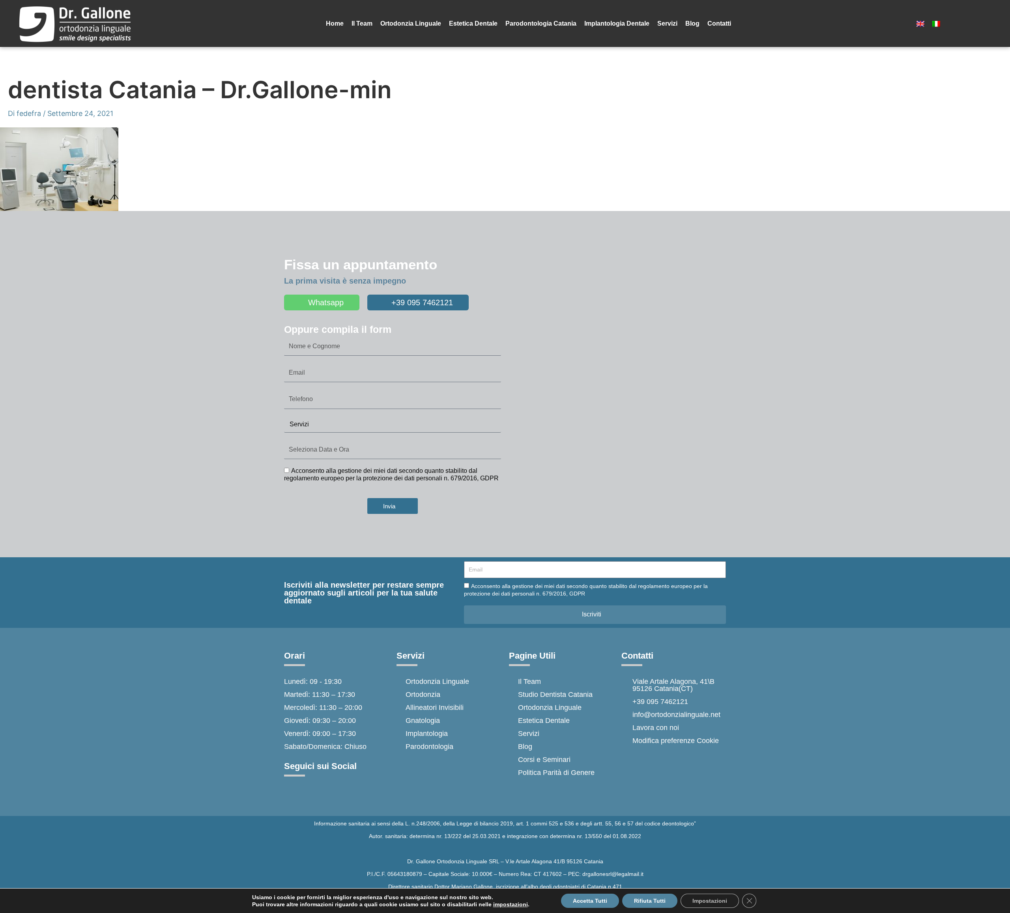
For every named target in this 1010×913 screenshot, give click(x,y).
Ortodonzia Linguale (410, 23)
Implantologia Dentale (616, 23)
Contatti (719, 23)
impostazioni (510, 904)
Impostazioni (709, 901)
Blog (692, 23)
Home (335, 23)
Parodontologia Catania (540, 23)
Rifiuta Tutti (650, 901)
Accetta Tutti (590, 901)
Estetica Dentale (473, 23)
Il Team (362, 23)
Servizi (667, 23)
